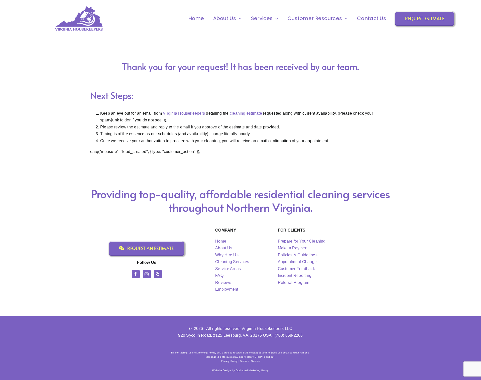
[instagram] (147, 274)
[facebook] (136, 274)
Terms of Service (250, 361)
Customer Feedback (296, 269)
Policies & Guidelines (297, 255)
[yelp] (158, 274)
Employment (226, 289)
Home (220, 241)
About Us (223, 248)
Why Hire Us (226, 255)
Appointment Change (297, 262)
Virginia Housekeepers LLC (267, 328)
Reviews (223, 282)
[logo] (79, 7)
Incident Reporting (294, 275)
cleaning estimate (246, 113)
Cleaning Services (232, 262)
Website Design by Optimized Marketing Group (240, 370)
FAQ (219, 275)
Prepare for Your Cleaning (302, 241)
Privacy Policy (229, 361)
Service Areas (228, 269)
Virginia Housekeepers (184, 113)
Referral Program (293, 282)
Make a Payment (293, 248)
